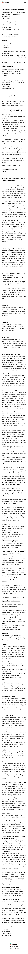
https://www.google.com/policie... (11, 629)
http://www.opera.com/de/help (15, 543)
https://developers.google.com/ (11, 673)
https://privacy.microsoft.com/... (11, 884)
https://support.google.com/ (10, 540)
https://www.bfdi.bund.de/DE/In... (11, 165)
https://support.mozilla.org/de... (11, 526)
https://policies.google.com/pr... (11, 601)
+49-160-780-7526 (14, 948)
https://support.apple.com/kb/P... (15, 545)
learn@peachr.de (14, 946)
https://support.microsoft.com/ (11, 532)
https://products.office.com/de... (11, 853)
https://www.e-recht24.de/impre (15, 62)
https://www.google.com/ (9, 677)
